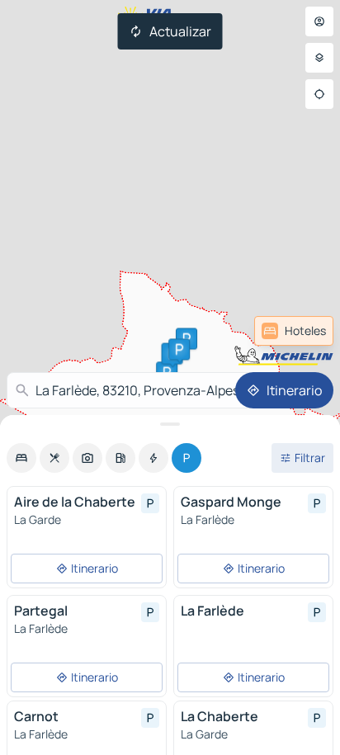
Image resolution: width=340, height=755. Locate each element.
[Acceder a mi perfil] (319, 21)
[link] (293, 331)
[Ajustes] (319, 58)
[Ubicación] (319, 94)
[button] (179, 349)
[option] (21, 458)
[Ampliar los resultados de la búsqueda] (170, 424)
